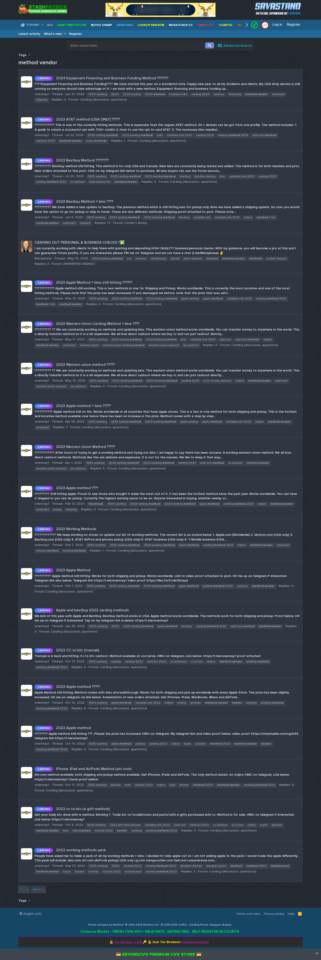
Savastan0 (125, 25)
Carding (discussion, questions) (103, 99)
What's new (53, 34)
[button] (42, 25)
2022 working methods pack (71, 850)
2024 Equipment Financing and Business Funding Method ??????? (102, 78)
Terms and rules (248, 914)
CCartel (226, 25)
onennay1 (42, 94)
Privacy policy (274, 914)
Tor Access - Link (128, 942)
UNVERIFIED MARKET (79, 264)
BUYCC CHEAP (101, 25)
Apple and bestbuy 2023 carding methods (83, 610)
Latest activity (29, 34)
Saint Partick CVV (72, 25)
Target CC (205, 25)
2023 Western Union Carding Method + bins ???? (88, 323)
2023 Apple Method (63, 570)
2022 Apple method (64, 728)
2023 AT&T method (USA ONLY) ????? (78, 119)
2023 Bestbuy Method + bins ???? (75, 201)
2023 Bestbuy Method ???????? (73, 160)
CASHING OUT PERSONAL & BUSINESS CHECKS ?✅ (80, 242)
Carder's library (135, 223)
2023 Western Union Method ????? (76, 446)
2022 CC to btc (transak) (68, 650)
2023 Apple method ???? (67, 488)
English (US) (32, 914)
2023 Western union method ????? (76, 364)
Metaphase (43, 258)
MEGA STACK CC (181, 25)
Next (36, 889)
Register (75, 34)
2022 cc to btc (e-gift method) (73, 809)
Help (291, 914)
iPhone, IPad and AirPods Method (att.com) (84, 768)
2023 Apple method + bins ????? (74, 405)
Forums (33, 25)
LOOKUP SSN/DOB (151, 25)
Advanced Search (237, 46)
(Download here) (195, 942)
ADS (50, 25)
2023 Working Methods (67, 529)
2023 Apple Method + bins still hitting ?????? (84, 282)
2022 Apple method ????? (68, 686)
